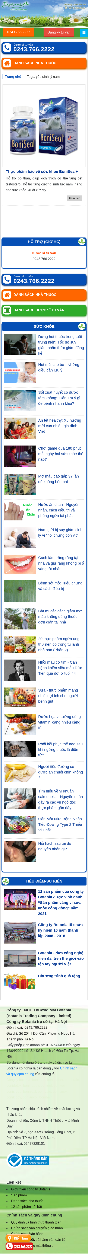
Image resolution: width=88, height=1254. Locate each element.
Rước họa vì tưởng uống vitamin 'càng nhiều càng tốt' (59, 722)
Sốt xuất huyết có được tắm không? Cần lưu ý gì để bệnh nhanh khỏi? (59, 398)
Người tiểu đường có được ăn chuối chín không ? (60, 772)
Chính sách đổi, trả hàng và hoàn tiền (39, 1239)
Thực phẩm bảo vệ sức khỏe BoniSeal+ (42, 171)
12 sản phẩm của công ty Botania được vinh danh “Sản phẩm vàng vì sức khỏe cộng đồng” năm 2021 (61, 902)
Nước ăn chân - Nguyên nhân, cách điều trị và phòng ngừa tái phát (58, 510)
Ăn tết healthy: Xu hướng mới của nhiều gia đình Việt (59, 426)
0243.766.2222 (18, 32)
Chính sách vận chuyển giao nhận (37, 1228)
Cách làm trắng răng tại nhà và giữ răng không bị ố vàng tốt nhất (61, 563)
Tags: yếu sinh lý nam (43, 77)
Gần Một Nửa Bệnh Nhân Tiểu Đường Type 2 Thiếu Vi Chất (60, 824)
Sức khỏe (44, 326)
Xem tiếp (74, 198)
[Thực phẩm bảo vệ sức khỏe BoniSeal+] (44, 125)
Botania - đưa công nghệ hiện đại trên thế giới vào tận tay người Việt (61, 958)
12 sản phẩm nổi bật (26, 1207)
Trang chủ (13, 77)
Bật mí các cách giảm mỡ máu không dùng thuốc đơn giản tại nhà (60, 616)
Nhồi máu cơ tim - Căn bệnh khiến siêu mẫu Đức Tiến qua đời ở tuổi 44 (60, 668)
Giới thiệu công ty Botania (30, 1189)
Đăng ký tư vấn (58, 32)
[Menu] (84, 33)
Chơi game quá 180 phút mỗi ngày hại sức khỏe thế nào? (60, 454)
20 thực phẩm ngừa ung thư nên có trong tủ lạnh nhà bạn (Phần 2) (58, 644)
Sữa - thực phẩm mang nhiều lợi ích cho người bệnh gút (58, 695)
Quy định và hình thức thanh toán (36, 1222)
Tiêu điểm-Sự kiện (44, 881)
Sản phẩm (19, 1195)
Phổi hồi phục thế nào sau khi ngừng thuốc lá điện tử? (60, 749)
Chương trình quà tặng (59, 976)
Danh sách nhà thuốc (27, 1201)
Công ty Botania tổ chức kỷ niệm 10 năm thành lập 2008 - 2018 (60, 930)
